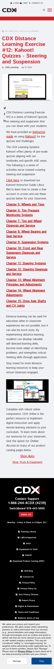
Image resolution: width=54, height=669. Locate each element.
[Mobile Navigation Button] (49, 10)
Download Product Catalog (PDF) (28, 561)
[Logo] (9, 11)
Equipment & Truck (28, 549)
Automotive (11, 31)
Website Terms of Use (28, 618)
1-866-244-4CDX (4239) (27, 503)
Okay (41, 661)
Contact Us (28, 577)
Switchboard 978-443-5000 (27, 508)
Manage (17, 661)
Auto (28, 543)
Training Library (28, 531)
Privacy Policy (28, 582)
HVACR (28, 555)
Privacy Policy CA (28, 588)
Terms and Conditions (28, 612)
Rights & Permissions (28, 606)
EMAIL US (26, 514)
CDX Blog (28, 571)
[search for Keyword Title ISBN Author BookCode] (43, 10)
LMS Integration (28, 537)
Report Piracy (28, 600)
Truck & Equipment (29, 31)
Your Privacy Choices (28, 594)
